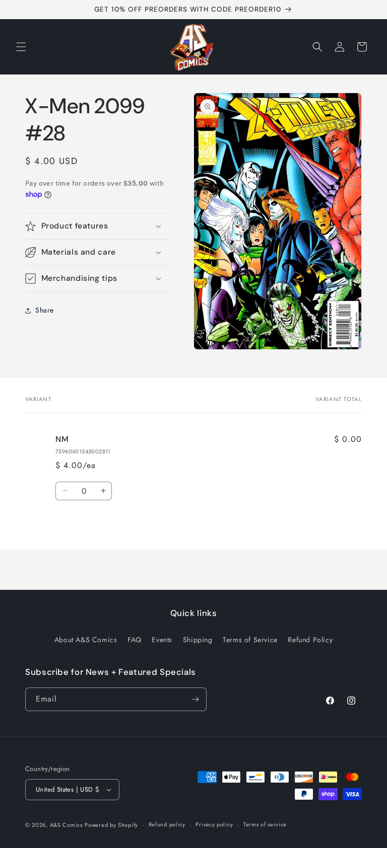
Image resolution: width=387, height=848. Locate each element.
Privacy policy (214, 824)
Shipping (198, 640)
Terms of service (265, 824)
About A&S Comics (85, 640)
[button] (21, 47)
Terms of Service (250, 640)
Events (162, 640)
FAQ (134, 640)
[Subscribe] (195, 699)
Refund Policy (310, 640)
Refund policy (167, 824)
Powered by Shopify (111, 825)
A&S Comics (66, 825)
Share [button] (44, 310)
